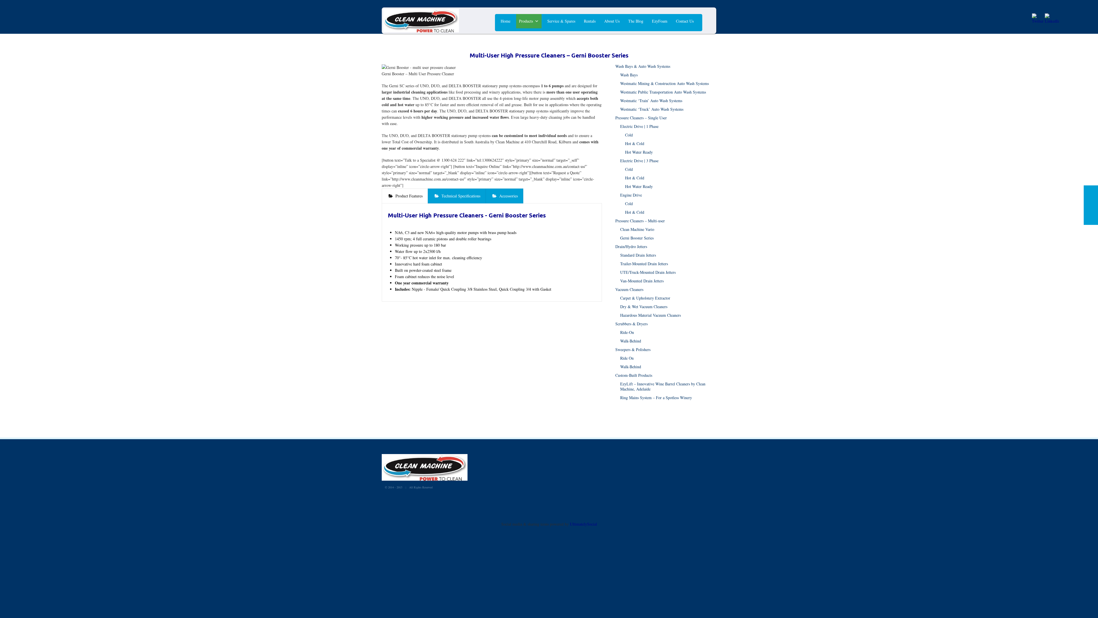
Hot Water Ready (639, 152)
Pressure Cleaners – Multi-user (640, 220)
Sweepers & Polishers (633, 349)
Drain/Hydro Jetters (631, 246)
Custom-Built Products (633, 375)
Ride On (627, 358)
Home (505, 21)
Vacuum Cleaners (629, 289)
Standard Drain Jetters (638, 255)
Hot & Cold (634, 143)
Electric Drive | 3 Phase (639, 160)
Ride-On (627, 332)
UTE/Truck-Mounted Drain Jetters (648, 272)
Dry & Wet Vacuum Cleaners (643, 306)
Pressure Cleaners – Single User (641, 117)
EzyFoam (659, 21)
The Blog (635, 21)
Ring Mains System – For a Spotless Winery (656, 397)
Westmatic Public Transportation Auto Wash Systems (663, 92)
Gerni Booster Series (637, 238)
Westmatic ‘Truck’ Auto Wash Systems (651, 109)
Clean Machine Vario (637, 229)
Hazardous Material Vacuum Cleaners (650, 315)
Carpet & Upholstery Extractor (645, 298)
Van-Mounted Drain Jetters (642, 281)
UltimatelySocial (583, 524)
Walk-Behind (630, 341)
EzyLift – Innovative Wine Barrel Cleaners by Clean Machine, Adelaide (662, 386)
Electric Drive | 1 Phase (639, 126)
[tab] (405, 196)
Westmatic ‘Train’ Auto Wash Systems (651, 100)
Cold (629, 135)
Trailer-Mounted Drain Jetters (644, 263)
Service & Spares (561, 21)
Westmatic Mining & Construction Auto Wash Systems (664, 83)
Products (526, 21)
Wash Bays (629, 75)
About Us (612, 21)
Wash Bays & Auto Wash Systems (642, 66)
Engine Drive (631, 195)
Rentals (590, 21)
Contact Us (685, 21)
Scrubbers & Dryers (631, 323)
